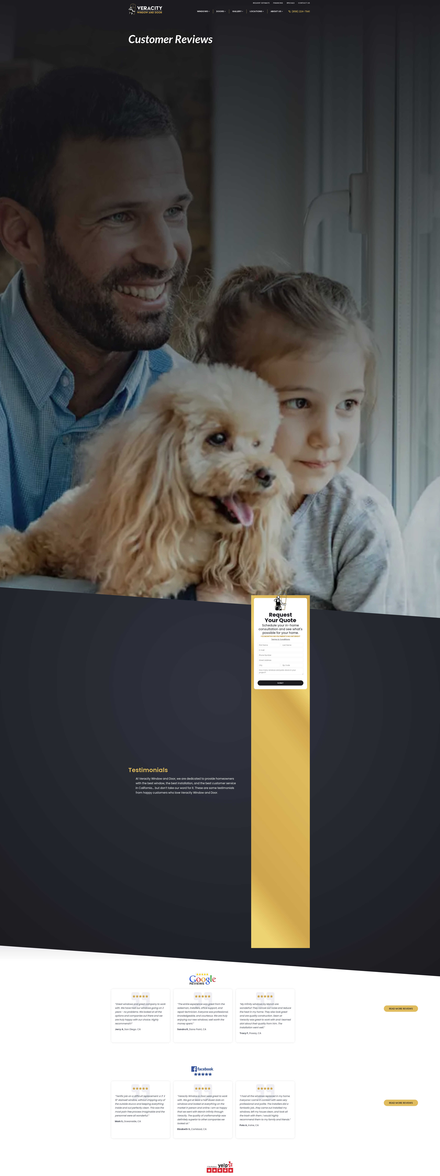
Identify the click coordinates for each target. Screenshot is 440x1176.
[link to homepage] (160, 9)
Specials (290, 3)
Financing (278, 3)
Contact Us (304, 3)
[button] (203, 11)
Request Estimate (261, 3)
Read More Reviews (401, 1008)
